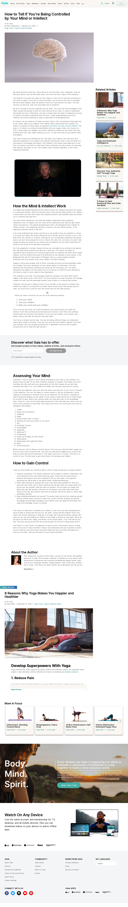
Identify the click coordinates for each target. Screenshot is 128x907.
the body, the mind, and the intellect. (64, 126)
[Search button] (102, 3)
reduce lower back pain (20, 686)
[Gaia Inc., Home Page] (4, 3)
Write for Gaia (40, 870)
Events (37, 873)
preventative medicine (70, 672)
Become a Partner (72, 870)
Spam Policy (9, 877)
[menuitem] (13, 3)
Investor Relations (72, 863)
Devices (8, 866)
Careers (38, 866)
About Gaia (9, 863)
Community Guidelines (13, 870)
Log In (121, 3)
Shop (67, 866)
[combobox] (106, 863)
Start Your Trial (68, 785)
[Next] (120, 721)
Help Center (39, 863)
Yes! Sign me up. (56, 351)
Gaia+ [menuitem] (73, 3)
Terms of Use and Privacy (14, 873)
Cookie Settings (10, 880)
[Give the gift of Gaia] (113, 3)
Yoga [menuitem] (28, 3)
